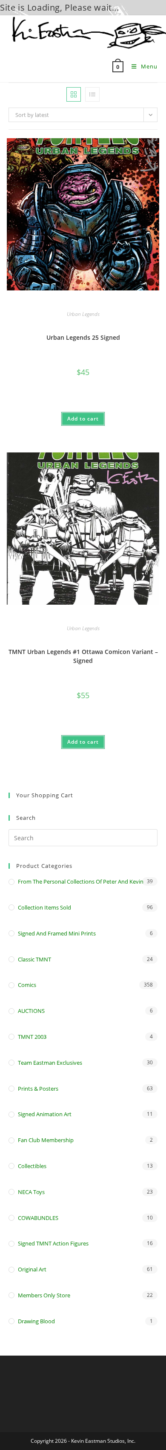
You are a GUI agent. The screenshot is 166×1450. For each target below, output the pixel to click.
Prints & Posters (38, 1088)
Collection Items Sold (44, 907)
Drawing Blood (36, 1321)
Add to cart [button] (83, 418)
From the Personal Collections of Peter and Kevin (80, 881)
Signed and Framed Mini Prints (57, 933)
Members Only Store (44, 1295)
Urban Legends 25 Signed (83, 337)
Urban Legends (83, 314)
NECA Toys (31, 1192)
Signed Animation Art (45, 1114)
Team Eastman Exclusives (50, 1062)
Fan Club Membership (46, 1140)
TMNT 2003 (32, 1037)
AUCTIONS (31, 1011)
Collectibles (32, 1166)
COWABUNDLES (38, 1218)
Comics (27, 985)
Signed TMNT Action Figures (53, 1243)
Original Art (32, 1269)
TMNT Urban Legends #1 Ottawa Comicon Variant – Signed (83, 656)
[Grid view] (73, 94)
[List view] (92, 94)
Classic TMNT (34, 959)
